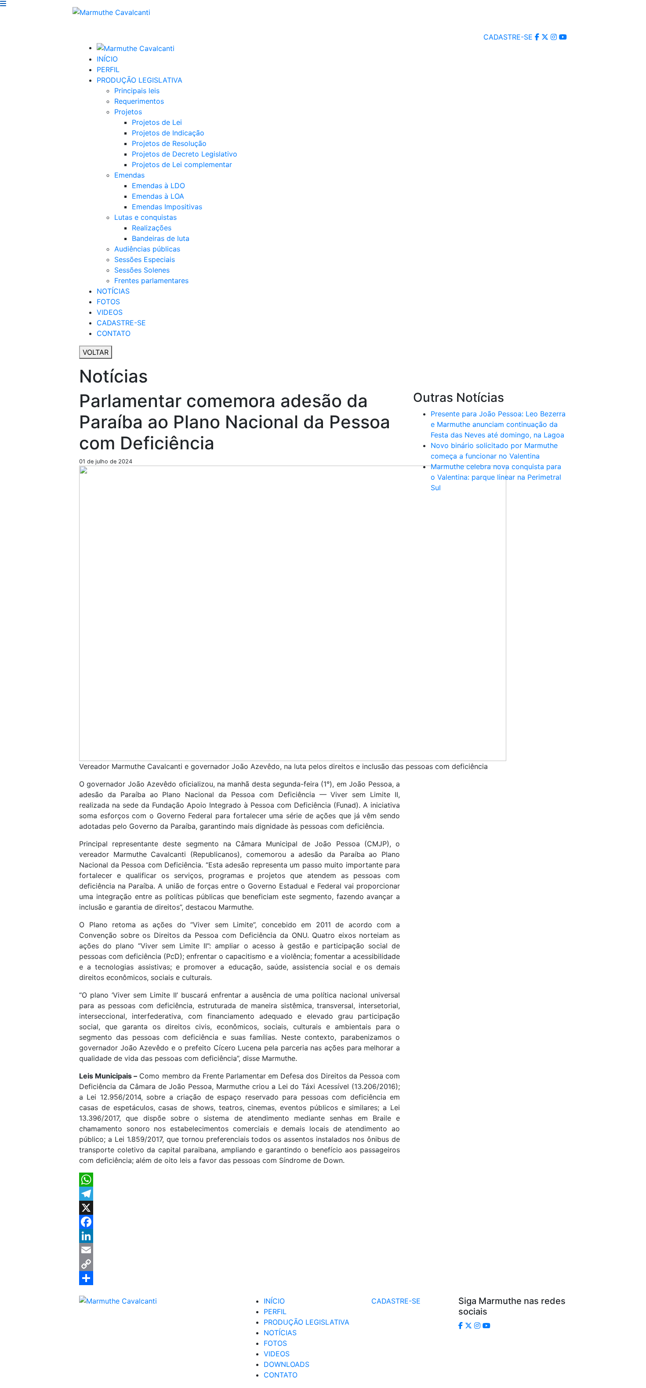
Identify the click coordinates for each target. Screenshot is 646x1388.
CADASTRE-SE (508, 37)
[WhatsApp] (239, 1180)
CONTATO (114, 333)
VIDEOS (110, 312)
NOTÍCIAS (113, 291)
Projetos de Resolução (169, 143)
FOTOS (108, 301)
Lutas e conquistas (145, 217)
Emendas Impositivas (167, 206)
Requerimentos (139, 101)
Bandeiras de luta (160, 238)
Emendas (129, 175)
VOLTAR (96, 352)
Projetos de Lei (157, 122)
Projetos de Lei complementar (182, 164)
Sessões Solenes (142, 270)
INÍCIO (107, 59)
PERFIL (108, 69)
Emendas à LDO (158, 185)
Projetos (128, 111)
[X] (239, 1208)
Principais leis (137, 90)
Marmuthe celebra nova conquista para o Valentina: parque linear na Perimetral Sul (496, 477)
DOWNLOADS (286, 1364)
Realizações (151, 227)
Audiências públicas (147, 248)
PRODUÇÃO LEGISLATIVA (139, 80)
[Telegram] (239, 1194)
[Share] (239, 1278)
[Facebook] (239, 1222)
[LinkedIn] (239, 1236)
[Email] (239, 1250)
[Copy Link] (239, 1264)
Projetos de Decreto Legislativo (184, 153)
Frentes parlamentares (151, 280)
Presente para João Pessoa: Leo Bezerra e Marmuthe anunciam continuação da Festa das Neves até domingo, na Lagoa (498, 424)
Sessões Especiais (144, 259)
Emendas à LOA (158, 196)
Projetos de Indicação (168, 132)
